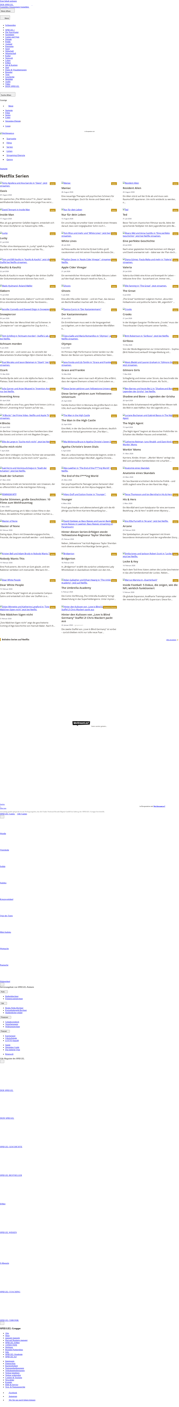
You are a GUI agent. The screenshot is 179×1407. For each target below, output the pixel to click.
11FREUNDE (11, 1345)
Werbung (9, 1347)
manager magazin (12, 1338)
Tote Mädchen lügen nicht (16, 614)
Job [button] (2, 1003)
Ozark (4, 370)
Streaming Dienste (110, 607)
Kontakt (8, 1382)
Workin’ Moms (132, 449)
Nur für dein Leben (73, 214)
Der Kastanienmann (74, 314)
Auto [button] (3, 992)
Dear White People (12, 585)
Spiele (7, 1045)
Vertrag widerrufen (13, 1375)
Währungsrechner (12, 1026)
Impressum (9, 1361)
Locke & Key (130, 561)
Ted (125, 214)
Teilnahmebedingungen (15, 1370)
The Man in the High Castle (78, 420)
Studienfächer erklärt (13, 1013)
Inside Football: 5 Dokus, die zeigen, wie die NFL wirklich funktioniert (150, 586)
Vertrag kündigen (12, 1373)
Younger (66, 499)
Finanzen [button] (5, 1017)
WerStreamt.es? (159, 806)
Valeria (127, 267)
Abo (7, 1333)
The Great (129, 291)
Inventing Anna (10, 396)
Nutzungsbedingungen (14, 1368)
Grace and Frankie (73, 370)
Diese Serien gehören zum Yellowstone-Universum (86, 395)
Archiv (2, 804)
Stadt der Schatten (12, 476)
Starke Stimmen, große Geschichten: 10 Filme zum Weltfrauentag (25, 501)
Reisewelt (9, 1054)
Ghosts (65, 291)
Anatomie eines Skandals (139, 473)
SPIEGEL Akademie (14, 1354)
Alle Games (22, 814)
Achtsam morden (11, 344)
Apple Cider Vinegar (74, 267)
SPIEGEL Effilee (12, 1343)
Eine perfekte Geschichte (139, 241)
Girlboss (128, 341)
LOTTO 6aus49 (12, 1040)
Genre (10, 159)
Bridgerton (68, 558)
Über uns (3, 808)
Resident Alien (132, 188)
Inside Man (7, 214)
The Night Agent (133, 423)
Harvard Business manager (16, 1340)
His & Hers (129, 499)
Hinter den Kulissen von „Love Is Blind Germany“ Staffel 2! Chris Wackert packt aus (87, 618)
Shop (7, 1335)
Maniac (66, 188)
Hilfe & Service (11, 1385)
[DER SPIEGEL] (9, 14)
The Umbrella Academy (76, 588)
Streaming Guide (12, 1047)
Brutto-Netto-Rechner (14, 1008)
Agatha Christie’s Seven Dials (80, 446)
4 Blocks (5, 423)
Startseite (11, 138)
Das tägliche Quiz (12, 1050)
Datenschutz (10, 1363)
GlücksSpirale (11, 1038)
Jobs (7, 1352)
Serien (10, 147)
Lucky (3, 238)
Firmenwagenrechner (14, 999)
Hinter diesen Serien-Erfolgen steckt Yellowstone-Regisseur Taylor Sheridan (86, 533)
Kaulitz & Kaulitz (10, 267)
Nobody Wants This (12, 558)
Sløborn (5, 291)
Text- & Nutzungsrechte (15, 1387)
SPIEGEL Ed (11, 1357)
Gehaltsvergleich (12, 1022)
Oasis (3, 191)
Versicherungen (11, 1024)
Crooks (127, 314)
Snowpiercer (8, 314)
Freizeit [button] (4, 1031)
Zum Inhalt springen (8, 1)
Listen (9, 151)
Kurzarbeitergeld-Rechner (16, 1010)
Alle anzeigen (171, 640)
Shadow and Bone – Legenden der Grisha (149, 396)
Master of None (10, 526)
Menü (10, 106)
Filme (9, 142)
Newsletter (9, 1380)
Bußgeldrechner (11, 996)
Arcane (127, 526)
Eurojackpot (10, 1036)
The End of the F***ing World (79, 476)
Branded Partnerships (14, 1350)
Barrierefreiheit (11, 1366)
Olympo (66, 344)
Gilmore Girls (131, 370)
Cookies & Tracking (13, 1377)
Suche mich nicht (11, 446)
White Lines (69, 241)
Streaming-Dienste (16, 155)
